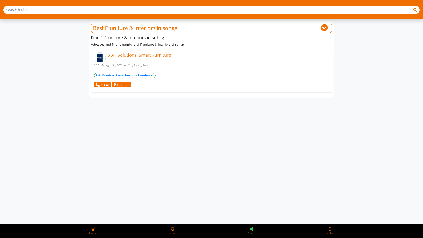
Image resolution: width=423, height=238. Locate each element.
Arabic (330, 233)
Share (251, 233)
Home (93, 233)
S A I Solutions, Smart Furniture (139, 55)
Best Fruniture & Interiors (124, 28)
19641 (104, 85)
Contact (172, 233)
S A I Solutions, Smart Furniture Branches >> (125, 75)
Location (122, 84)
